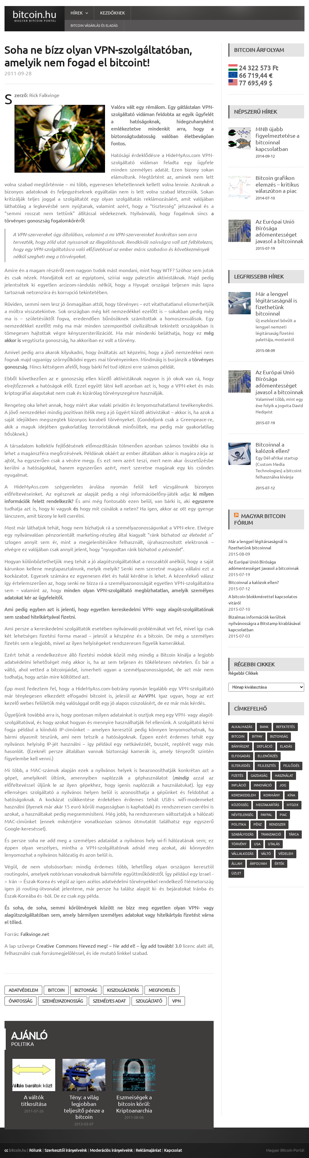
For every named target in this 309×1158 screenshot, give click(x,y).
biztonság (86, 990)
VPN (176, 1001)
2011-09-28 (18, 73)
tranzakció (271, 834)
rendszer (277, 824)
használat (284, 775)
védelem (286, 853)
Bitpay (257, 736)
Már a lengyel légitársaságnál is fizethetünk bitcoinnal (276, 304)
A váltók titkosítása (33, 1100)
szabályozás (242, 834)
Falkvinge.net (35, 934)
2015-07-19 (265, 248)
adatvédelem (23, 990)
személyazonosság (62, 1001)
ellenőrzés (268, 756)
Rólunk (35, 1150)
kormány (271, 795)
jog (282, 785)
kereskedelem (243, 795)
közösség (239, 805)
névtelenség (242, 815)
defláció (264, 746)
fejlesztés (267, 765)
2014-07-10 (265, 198)
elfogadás (240, 756)
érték (279, 863)
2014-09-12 (265, 156)
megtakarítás (267, 805)
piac (283, 815)
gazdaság (259, 775)
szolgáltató (149, 1001)
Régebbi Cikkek (243, 673)
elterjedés (240, 765)
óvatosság (20, 1001)
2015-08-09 (265, 350)
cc (6, 1150)
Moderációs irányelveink (111, 1150)
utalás (274, 844)
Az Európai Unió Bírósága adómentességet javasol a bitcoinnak (279, 231)
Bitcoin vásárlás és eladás (94, 25)
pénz (257, 824)
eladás (286, 746)
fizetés (237, 775)
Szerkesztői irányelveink (66, 1150)
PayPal (266, 815)
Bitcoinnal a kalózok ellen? (272, 447)
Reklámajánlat (148, 1150)
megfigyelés (162, 990)
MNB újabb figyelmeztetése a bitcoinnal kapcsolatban (277, 139)
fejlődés (291, 765)
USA (257, 844)
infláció (238, 785)
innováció (263, 785)
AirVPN (147, 695)
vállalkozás (242, 853)
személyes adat (109, 1001)
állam (236, 863)
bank (264, 727)
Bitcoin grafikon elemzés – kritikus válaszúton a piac (277, 184)
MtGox (292, 805)
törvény (239, 844)
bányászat (240, 746)
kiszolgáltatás (123, 990)
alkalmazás (241, 727)
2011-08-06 (134, 1117)
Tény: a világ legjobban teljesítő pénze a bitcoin (84, 1107)
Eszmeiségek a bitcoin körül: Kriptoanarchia (134, 1103)
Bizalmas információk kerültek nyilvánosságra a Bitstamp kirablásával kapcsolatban (264, 623)
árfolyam (258, 863)
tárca (294, 834)
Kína (291, 795)
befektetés (285, 727)
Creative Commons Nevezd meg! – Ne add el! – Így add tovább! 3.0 (108, 946)
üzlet (236, 873)
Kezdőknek (112, 13)
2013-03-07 (84, 1124)
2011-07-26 (33, 1111)
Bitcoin (56, 990)
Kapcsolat (173, 1150)
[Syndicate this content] (237, 516)
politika (238, 824)
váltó (266, 853)
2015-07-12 (265, 488)
